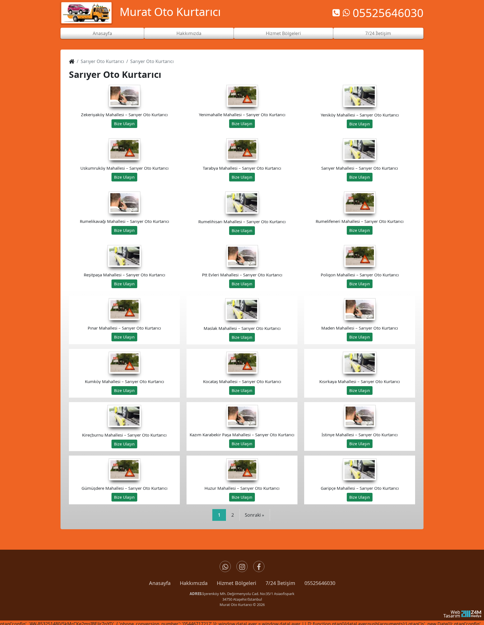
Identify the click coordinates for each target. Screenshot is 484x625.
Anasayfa (102, 33)
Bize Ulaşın (124, 123)
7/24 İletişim (378, 33)
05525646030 (319, 583)
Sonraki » (254, 515)
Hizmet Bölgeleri (283, 33)
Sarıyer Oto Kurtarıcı (102, 61)
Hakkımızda (188, 33)
